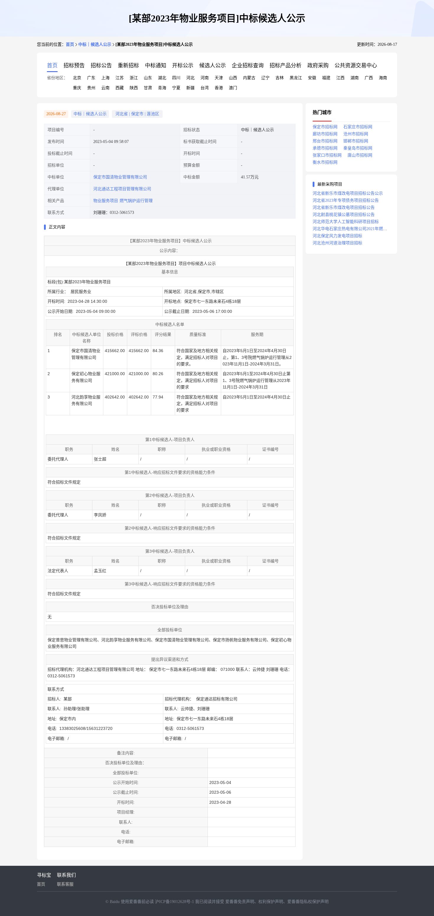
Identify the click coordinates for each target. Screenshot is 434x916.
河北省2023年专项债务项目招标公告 (346, 200)
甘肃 (148, 88)
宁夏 (176, 88)
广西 (369, 78)
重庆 (77, 88)
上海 (105, 78)
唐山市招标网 (359, 155)
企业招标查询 (248, 66)
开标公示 (182, 66)
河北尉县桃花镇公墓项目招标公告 (344, 214)
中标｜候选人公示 (94, 44)
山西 (233, 78)
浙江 (134, 78)
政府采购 (318, 66)
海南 (383, 78)
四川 (176, 78)
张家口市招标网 (327, 155)
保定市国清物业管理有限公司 (120, 177)
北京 (77, 78)
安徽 (312, 78)
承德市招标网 (325, 148)
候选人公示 (212, 66)
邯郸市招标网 (355, 141)
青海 (162, 88)
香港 (219, 88)
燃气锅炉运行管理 (136, 201)
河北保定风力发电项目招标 (337, 236)
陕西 (134, 88)
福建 (326, 78)
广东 (91, 78)
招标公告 (101, 66)
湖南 (354, 78)
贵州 (91, 88)
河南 (204, 78)
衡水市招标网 (325, 162)
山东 (148, 78)
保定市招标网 (325, 127)
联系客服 (65, 884)
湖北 (162, 78)
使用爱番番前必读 (138, 901)
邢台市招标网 (325, 141)
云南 (105, 88)
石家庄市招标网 (357, 127)
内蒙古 (249, 78)
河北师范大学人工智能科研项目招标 (346, 221)
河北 (190, 78)
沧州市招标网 (355, 134)
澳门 (233, 88)
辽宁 (265, 78)
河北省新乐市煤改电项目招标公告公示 (348, 193)
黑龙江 (296, 78)
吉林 (279, 78)
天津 (219, 78)
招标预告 (74, 66)
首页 (70, 44)
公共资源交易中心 (356, 66)
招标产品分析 (285, 66)
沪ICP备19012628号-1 (175, 901)
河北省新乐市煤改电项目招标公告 (344, 207)
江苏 (119, 78)
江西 (340, 78)
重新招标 (128, 66)
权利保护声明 (270, 901)
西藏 (119, 88)
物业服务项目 (105, 201)
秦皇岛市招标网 (357, 148)
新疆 (190, 88)
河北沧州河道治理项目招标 (337, 243)
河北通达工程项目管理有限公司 (122, 189)
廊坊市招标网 (325, 134)
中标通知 (155, 66)
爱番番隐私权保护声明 (308, 901)
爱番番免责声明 (239, 901)
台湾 (204, 88)
